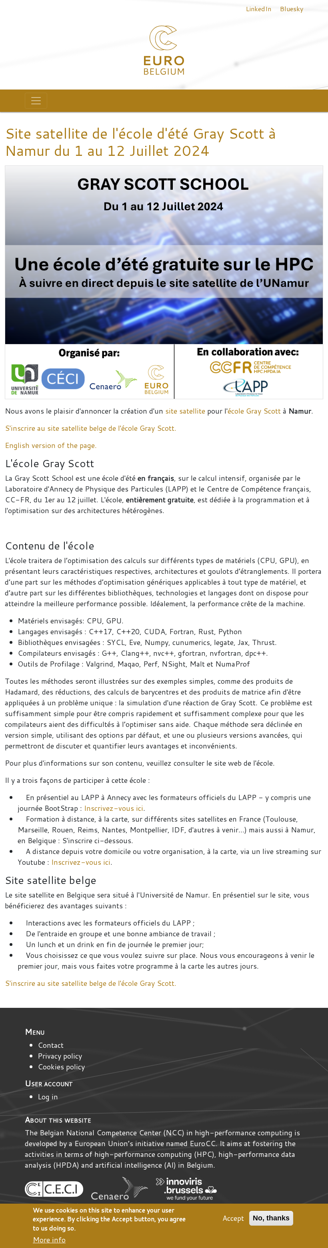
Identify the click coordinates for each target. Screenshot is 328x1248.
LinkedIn (258, 8)
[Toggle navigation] (36, 101)
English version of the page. (51, 445)
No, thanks (271, 1218)
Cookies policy (61, 1066)
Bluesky (291, 8)
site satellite (185, 411)
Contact (51, 1045)
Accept (233, 1218)
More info (49, 1239)
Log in (48, 1096)
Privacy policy (60, 1056)
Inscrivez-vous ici (113, 808)
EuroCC (203, 1143)
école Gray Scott (254, 411)
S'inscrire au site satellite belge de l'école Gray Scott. (90, 428)
